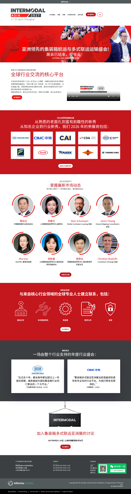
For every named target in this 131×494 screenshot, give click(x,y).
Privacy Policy (23, 491)
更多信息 (80, 15)
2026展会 (52, 15)
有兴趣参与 (90, 14)
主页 (91, 465)
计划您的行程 (71, 15)
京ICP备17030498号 (117, 486)
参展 (63, 15)
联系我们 (93, 470)
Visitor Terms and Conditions (50, 491)
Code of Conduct (67, 491)
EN (100, 15)
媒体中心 (93, 472)
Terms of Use (34, 491)
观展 (58, 15)
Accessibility (12, 491)
